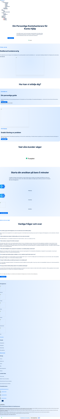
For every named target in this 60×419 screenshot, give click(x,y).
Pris (2, 9)
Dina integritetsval (34, 417)
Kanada (6, 5)
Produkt (3, 1)
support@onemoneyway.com (4, 389)
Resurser (3, 10)
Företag (3, 12)
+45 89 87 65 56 (3, 391)
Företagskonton (6, 2)
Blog (4, 11)
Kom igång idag (2, 56)
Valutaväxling (6, 8)
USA (6, 7)
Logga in (3, 15)
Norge (6, 4)
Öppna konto (4, 16)
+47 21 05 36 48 (3, 398)
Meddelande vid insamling (25, 417)
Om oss (5, 13)
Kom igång (4, 102)
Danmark (6, 3)
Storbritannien (7, 6)
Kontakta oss (5, 14)
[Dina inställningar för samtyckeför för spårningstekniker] (1, 417)
